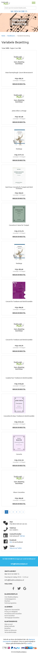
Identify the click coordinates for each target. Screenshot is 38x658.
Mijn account (9, 624)
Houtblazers (11, 36)
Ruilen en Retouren (11, 630)
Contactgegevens (10, 599)
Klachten (7, 601)
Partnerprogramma (10, 603)
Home (3, 36)
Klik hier (22, 536)
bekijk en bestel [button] (19, 84)
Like (11, 542)
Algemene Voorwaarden (12, 609)
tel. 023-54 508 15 (19, 11)
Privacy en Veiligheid (11, 611)
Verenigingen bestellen (12, 617)
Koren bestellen (10, 615)
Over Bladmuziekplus (11, 597)
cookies (29, 643)
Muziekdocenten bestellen (13, 613)
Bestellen (8, 628)
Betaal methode (10, 626)
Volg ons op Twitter (16, 548)
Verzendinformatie (10, 632)
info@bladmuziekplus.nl (19, 564)
